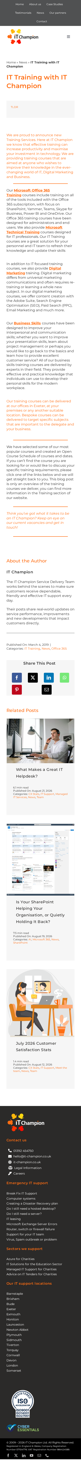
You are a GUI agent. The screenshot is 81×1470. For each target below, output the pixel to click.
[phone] (47, 1455)
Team (40, 797)
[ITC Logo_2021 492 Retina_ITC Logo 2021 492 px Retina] (22, 30)
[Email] (47, 690)
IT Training (32, 648)
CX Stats (34, 794)
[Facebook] (17, 678)
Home (11, 62)
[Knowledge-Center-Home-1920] (40, 825)
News (23, 62)
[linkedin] (23, 1455)
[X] (33, 678)
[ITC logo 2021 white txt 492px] (25, 1114)
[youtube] (31, 1455)
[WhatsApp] (64, 678)
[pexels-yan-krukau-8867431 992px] (40, 720)
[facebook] (8, 1455)
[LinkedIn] (49, 678)
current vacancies (28, 523)
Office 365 (59, 648)
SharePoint (20, 942)
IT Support (47, 794)
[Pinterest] (17, 690)
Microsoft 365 (41, 939)
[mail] (39, 1455)
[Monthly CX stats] (40, 971)
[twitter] (16, 1455)
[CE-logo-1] (22, 1426)
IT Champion (19, 572)
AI (30, 939)
